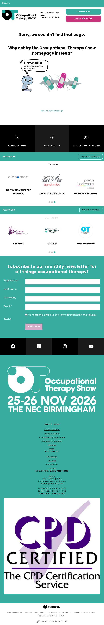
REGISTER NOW (52, 430)
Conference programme (52, 437)
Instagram (52, 464)
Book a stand (52, 433)
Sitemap (52, 445)
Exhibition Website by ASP (54, 621)
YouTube (52, 468)
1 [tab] (49, 202)
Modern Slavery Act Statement (51, 616)
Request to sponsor (52, 441)
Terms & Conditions (49, 613)
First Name (10, 280)
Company (10, 297)
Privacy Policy (31, 613)
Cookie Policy (65, 613)
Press (52, 449)
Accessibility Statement (84, 613)
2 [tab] (52, 202)
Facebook (52, 457)
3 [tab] (54, 202)
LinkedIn (52, 460)
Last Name (10, 289)
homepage (43, 53)
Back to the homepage (52, 110)
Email (7, 306)
